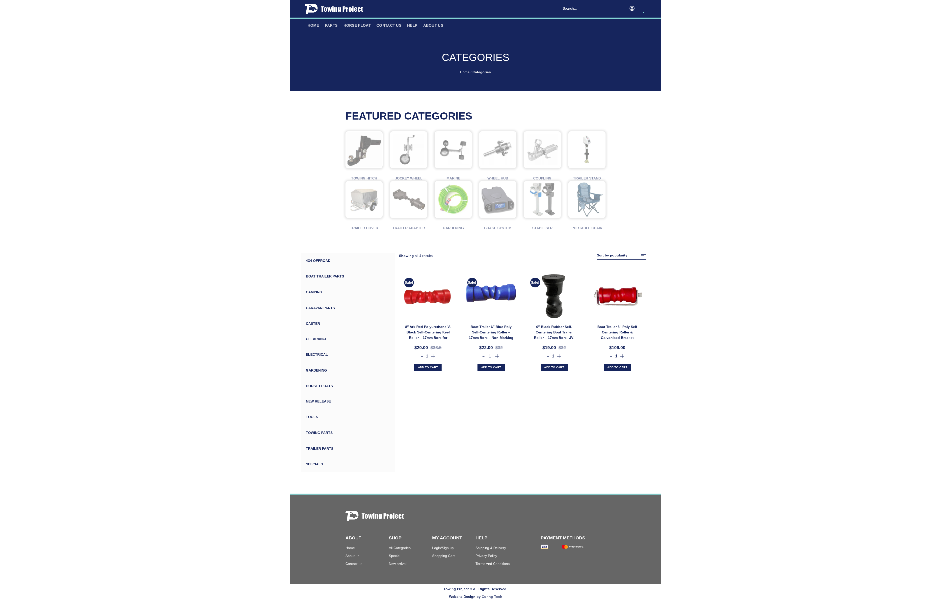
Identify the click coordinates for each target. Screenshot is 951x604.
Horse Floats (319, 386)
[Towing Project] (335, 9)
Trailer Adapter (409, 228)
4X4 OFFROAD (318, 261)
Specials (314, 464)
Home (465, 72)
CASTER (313, 324)
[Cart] (643, 8)
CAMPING (314, 292)
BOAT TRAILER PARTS (325, 276)
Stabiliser (542, 228)
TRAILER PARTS (319, 449)
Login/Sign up (443, 548)
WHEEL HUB (497, 178)
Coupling (542, 178)
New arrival (397, 564)
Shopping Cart (443, 556)
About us (352, 556)
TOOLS (312, 417)
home (313, 25)
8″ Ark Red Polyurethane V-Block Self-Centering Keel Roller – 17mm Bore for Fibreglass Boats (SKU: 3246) (428, 332)
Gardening (453, 228)
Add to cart (428, 367)
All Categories (400, 548)
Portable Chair (587, 228)
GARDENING (316, 370)
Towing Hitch (364, 178)
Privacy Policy (486, 556)
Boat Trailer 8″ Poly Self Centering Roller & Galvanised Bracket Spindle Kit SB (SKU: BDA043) (617, 332)
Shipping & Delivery (491, 548)
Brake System (497, 228)
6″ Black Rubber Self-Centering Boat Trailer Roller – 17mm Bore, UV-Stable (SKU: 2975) (554, 332)
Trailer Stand (587, 178)
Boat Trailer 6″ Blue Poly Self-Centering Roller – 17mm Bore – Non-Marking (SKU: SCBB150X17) (491, 332)
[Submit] (621, 9)
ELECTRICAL (317, 354)
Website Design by (475, 597)
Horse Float (357, 25)
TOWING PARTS (319, 433)
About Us (433, 25)
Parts (331, 25)
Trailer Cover (364, 228)
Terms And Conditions (493, 564)
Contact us (388, 25)
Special (394, 556)
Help (412, 25)
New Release (318, 401)
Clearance (316, 339)
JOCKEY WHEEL (409, 178)
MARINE (453, 178)
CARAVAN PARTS (320, 308)
